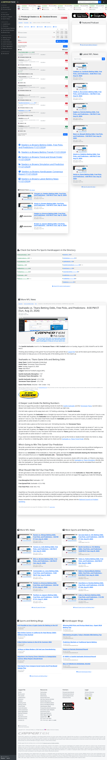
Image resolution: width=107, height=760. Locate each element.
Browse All (6, 53)
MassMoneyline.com (68, 630)
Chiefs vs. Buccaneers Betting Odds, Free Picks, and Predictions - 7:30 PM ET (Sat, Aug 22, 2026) (87, 94)
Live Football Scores (68, 695)
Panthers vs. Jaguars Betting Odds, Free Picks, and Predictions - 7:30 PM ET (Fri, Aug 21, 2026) (45, 597)
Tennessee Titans (86, 406)
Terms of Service (89, 692)
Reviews (20, 701)
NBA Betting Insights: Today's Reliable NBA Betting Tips (82, 635)
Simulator (40, 26)
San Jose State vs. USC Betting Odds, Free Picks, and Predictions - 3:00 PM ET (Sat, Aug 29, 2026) (91, 537)
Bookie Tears (6, 32)
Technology (43, 692)
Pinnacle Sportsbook (68, 692)
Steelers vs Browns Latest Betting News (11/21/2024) (38, 180)
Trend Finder (6, 40)
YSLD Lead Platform (45, 713)
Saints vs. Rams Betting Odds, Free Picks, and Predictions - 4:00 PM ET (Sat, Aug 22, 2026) (87, 176)
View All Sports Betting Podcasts (89, 45)
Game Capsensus (7, 44)
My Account (6, 7)
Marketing (43, 694)
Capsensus (48, 26)
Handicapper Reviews (9, 28)
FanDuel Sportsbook (68, 694)
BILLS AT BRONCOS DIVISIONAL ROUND (76, 664)
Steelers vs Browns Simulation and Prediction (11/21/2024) (41, 165)
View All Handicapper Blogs (84, 671)
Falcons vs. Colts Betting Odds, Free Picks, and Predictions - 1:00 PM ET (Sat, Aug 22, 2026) (45, 549)
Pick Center (6, 14)
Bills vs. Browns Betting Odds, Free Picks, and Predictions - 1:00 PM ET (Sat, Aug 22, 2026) (45, 561)
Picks (21, 26)
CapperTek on (44, 716)
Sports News (6, 19)
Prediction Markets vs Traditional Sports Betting (80, 642)
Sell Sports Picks (22, 718)
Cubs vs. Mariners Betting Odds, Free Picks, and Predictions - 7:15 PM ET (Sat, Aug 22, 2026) (91, 597)
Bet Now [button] (65, 18)
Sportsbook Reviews (8, 30)
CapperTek (20, 22)
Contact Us (21, 720)
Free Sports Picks (45, 711)
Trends (27, 26)
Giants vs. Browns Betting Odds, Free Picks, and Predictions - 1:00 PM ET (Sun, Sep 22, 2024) (50, 204)
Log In (8, 758)
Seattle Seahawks (69, 406)
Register (3, 758)
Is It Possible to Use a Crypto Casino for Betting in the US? (38, 625)
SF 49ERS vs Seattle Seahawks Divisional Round (79, 657)
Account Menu (7, 9)
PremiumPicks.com (43, 387)
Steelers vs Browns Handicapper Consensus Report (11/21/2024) (40, 172)
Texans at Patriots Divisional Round (75, 649)
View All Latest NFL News (39, 607)
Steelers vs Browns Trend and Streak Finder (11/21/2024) (40, 158)
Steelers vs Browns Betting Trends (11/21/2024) (43, 152)
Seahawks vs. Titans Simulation (85, 460)
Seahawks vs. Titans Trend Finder (73, 439)
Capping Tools (22, 702)
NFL (31, 22)
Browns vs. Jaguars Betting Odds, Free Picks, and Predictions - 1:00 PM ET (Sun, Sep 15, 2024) (50, 224)
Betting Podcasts (7, 48)
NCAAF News (81, 542)
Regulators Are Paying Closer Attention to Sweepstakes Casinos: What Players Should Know (37, 658)
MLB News (81, 566)
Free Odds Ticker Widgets (47, 709)
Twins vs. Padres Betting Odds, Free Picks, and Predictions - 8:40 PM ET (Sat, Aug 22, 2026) (90, 561)
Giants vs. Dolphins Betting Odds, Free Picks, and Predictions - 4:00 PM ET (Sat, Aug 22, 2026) (86, 156)
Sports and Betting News (29, 303)
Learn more (52, 507)
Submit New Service (45, 701)
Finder (33, 26)
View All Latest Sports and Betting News (84, 607)
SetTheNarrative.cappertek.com (71, 645)
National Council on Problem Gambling (51, 743)
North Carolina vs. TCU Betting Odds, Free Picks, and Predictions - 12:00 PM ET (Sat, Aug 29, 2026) (90, 549)
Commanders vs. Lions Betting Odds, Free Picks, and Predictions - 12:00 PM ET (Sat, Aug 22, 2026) (46, 573)
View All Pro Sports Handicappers (62, 286)
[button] (104, 2)
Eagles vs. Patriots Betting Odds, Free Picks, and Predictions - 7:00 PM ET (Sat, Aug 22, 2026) (86, 114)
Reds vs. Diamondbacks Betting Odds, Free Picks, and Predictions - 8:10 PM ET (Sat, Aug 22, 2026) (90, 573)
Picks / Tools (61, 41)
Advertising (43, 695)
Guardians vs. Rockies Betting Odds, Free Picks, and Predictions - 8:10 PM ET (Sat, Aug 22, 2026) (91, 585)
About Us (20, 715)
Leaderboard (6, 24)
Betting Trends (7, 37)
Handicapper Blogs (45, 706)
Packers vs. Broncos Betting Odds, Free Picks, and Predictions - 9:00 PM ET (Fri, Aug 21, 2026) (45, 585)
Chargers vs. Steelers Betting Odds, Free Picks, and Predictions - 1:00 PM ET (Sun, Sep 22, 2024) (50, 194)
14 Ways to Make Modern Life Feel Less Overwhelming (36, 649)
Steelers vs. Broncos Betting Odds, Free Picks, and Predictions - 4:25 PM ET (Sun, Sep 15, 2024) (50, 214)
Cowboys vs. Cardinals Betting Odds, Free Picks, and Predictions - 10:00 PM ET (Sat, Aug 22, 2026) (87, 74)
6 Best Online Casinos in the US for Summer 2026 (35, 642)
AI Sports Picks (67, 697)
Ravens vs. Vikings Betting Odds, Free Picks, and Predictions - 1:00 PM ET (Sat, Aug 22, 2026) (45, 537)
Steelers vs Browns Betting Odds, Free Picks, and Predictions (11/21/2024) (40, 146)
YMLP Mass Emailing (46, 715)
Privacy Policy (88, 694)
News (55, 26)
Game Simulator (7, 42)
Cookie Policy (88, 695)
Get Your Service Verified (47, 699)
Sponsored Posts (45, 697)
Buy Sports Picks (22, 716)
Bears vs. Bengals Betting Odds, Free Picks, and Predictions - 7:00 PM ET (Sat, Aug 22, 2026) (88, 136)
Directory (5, 26)
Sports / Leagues (7, 16)
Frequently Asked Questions (48, 708)
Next (65, 46)
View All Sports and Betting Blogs (39, 676)
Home (19, 692)
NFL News (32, 190)
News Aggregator (8, 46)
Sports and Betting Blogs (47, 704)
